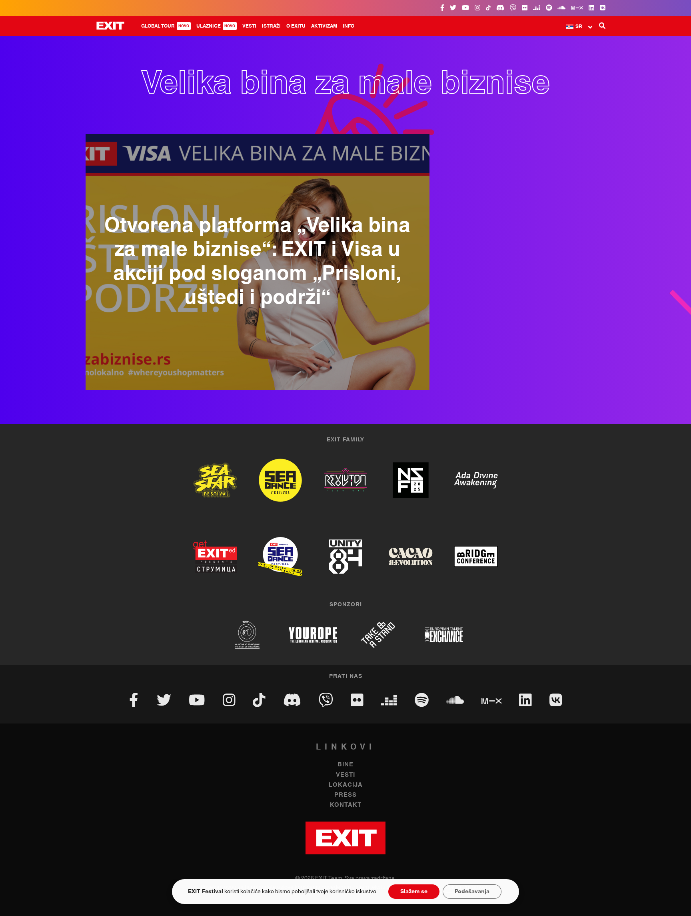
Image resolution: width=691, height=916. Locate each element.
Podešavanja (472, 891)
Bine (345, 764)
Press (345, 795)
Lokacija (346, 785)
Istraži (271, 26)
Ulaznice (215, 26)
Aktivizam (324, 26)
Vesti (249, 26)
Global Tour (165, 26)
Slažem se (413, 891)
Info (348, 26)
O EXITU (296, 26)
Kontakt (345, 805)
